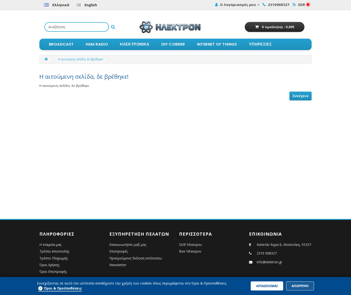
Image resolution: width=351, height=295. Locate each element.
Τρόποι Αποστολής (54, 251)
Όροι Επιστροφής (53, 271)
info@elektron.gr (269, 262)
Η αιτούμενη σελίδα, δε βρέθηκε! (80, 59)
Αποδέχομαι (267, 286)
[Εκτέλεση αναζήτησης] (113, 27)
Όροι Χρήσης (49, 265)
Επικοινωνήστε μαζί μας (127, 244)
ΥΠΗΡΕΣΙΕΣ (260, 44)
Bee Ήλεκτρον (190, 251)
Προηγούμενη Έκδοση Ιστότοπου (135, 258)
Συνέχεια (300, 96)
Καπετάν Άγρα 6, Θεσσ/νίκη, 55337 (283, 244)
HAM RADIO (97, 44)
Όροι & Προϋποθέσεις (60, 288)
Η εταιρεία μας (50, 244)
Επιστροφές (118, 251)
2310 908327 (267, 253)
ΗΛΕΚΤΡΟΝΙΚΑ (134, 44)
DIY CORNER (173, 44)
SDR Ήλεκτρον (190, 244)
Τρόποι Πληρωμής (53, 258)
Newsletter (117, 265)
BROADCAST (61, 44)
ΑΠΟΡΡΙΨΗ (300, 286)
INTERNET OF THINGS (217, 44)
